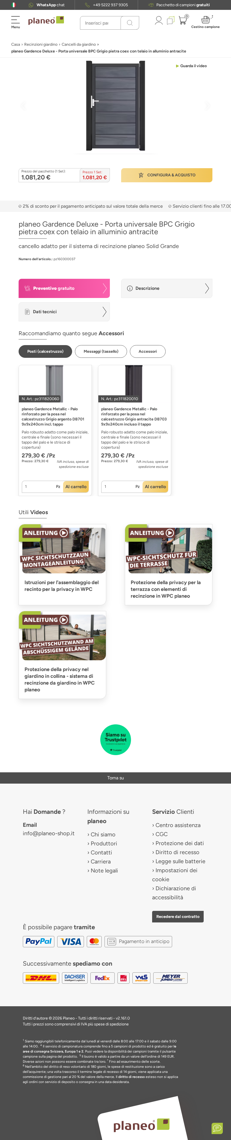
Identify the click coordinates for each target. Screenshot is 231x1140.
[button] (13, 5)
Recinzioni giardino (40, 44)
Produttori (104, 843)
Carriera (101, 861)
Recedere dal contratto (177, 916)
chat (51, 5)
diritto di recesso (131, 1077)
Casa (15, 44)
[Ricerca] (130, 23)
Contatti (101, 852)
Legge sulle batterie (180, 861)
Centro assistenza (178, 825)
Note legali (104, 870)
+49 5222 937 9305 (110, 5)
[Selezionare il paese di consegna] (13, 5)
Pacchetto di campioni (183, 5)
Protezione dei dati (180, 843)
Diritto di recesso (177, 852)
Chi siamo (103, 834)
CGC (162, 834)
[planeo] (141, 1125)
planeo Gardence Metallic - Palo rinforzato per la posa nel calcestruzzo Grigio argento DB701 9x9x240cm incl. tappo (53, 417)
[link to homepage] (46, 20)
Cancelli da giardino (79, 44)
